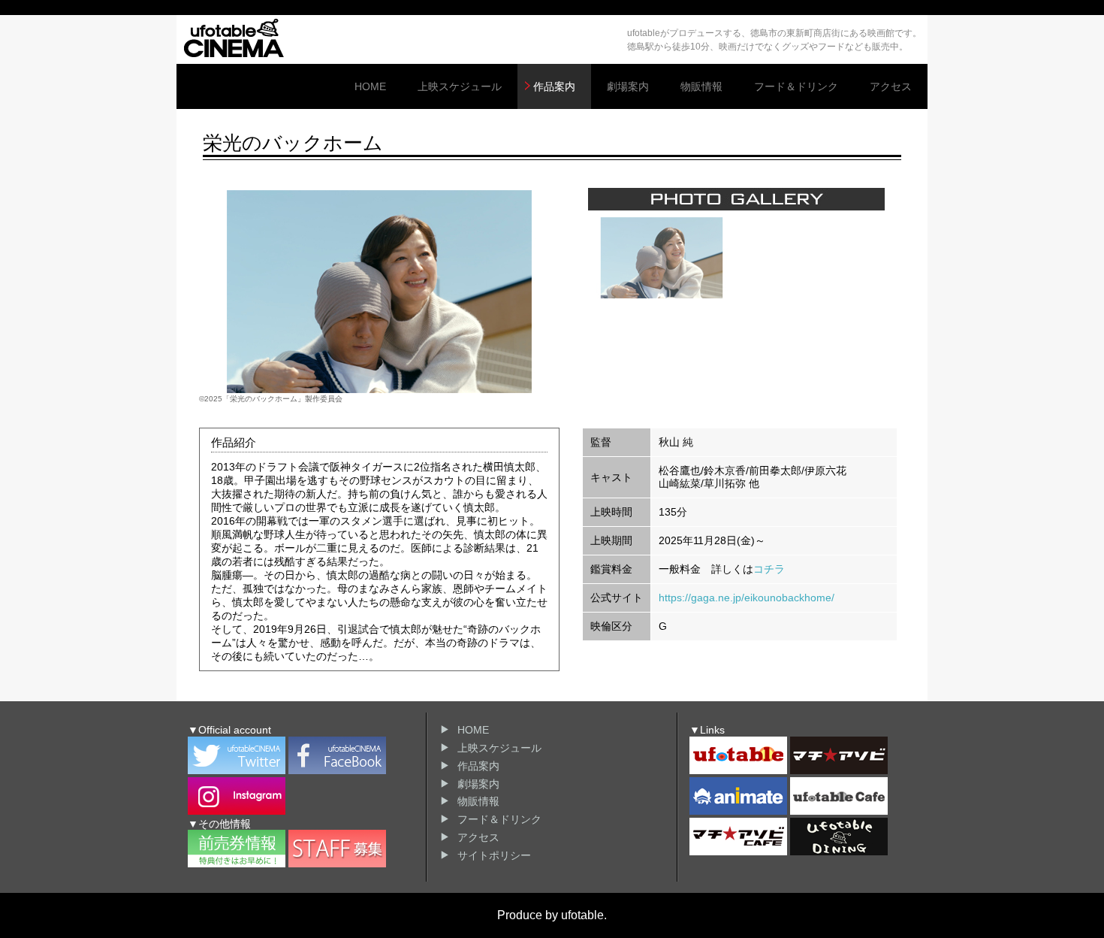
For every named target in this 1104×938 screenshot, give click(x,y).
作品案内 (554, 86)
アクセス (891, 86)
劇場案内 (628, 86)
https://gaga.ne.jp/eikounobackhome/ (746, 598)
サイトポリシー (494, 855)
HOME (370, 86)
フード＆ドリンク (796, 86)
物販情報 (701, 86)
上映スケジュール (460, 86)
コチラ (769, 569)
